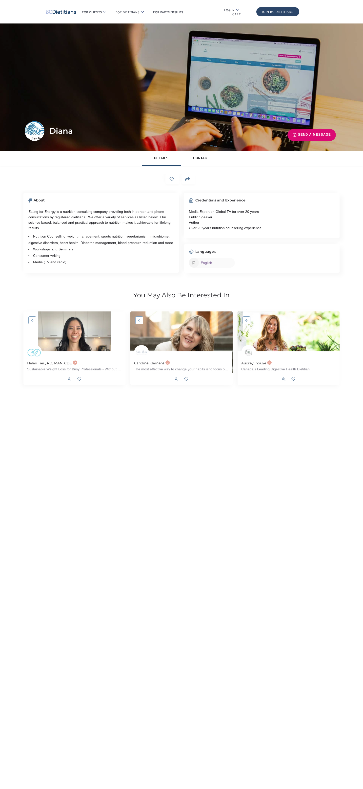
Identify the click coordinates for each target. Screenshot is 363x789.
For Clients (92, 12)
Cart (236, 14)
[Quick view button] (70, 379)
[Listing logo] (34, 131)
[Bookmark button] (79, 379)
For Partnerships (168, 12)
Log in (229, 10)
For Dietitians (127, 12)
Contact (201, 158)
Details (161, 158)
